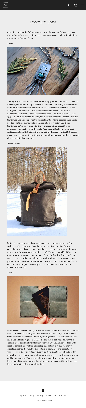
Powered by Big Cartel (43, 401)
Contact (62, 395)
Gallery (40, 395)
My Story (24, 395)
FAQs (32, 395)
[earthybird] (6, 5)
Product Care (51, 395)
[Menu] (82, 5)
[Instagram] (43, 390)
